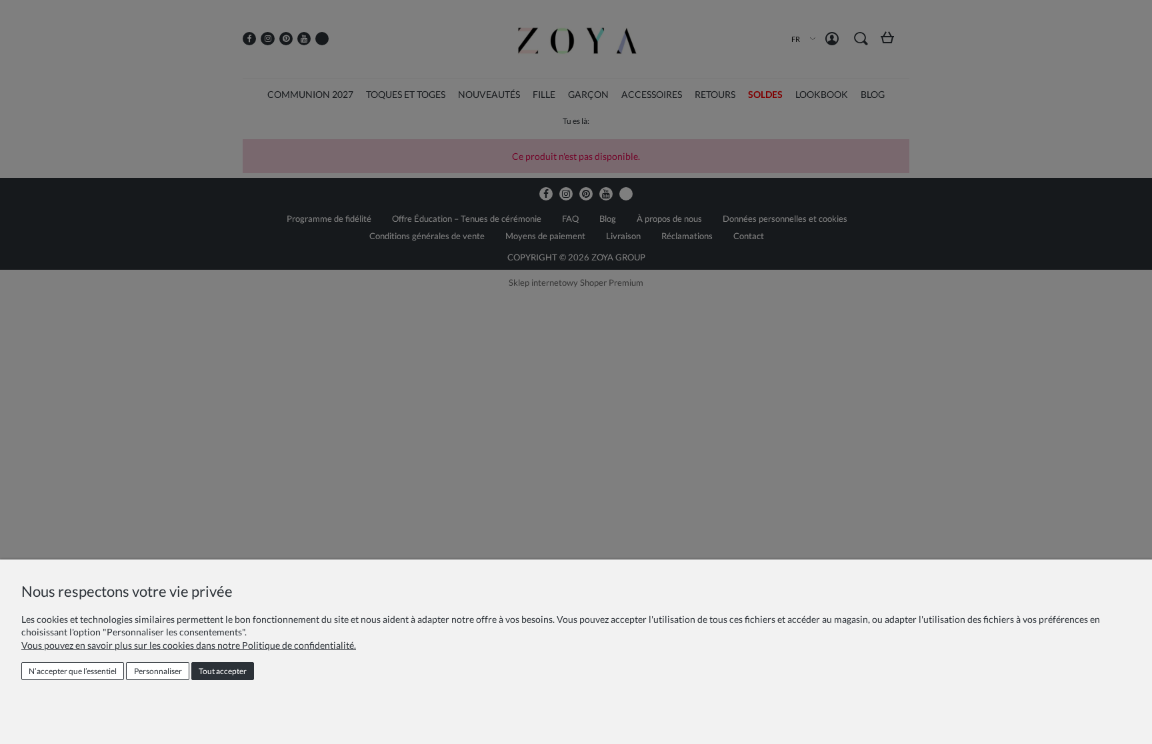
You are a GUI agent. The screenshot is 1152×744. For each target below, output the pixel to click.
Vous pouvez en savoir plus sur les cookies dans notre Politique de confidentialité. (188, 645)
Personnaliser (158, 671)
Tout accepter (223, 671)
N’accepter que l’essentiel (73, 671)
